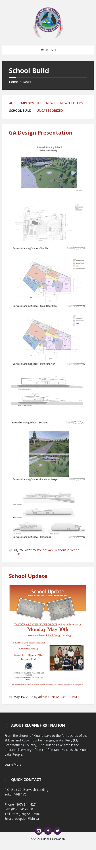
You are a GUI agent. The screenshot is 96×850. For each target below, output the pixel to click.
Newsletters (71, 103)
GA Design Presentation (41, 132)
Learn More (12, 764)
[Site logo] (48, 36)
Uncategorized (50, 110)
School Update (28, 576)
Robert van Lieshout (51, 550)
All (11, 103)
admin (42, 697)
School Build (70, 697)
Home (13, 82)
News (27, 82)
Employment (30, 103)
